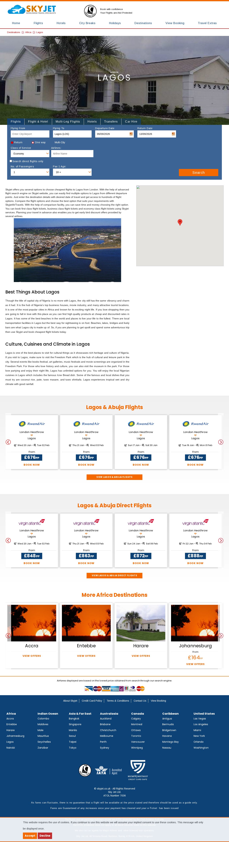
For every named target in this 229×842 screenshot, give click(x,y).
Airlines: (56, 148)
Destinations (13, 32)
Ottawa (136, 730)
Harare (10, 730)
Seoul (72, 736)
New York (199, 736)
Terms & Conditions (118, 700)
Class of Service (21, 148)
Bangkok (74, 718)
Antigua (167, 718)
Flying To (58, 128)
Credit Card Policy (92, 700)
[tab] (16, 121)
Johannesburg (15, 736)
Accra (10, 718)
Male (40, 730)
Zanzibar (43, 747)
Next (221, 442)
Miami (197, 730)
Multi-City (60, 142)
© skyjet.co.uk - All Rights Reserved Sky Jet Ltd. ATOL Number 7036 (114, 792)
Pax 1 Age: (59, 166)
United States (204, 714)
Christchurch (108, 730)
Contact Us (140, 700)
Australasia (109, 714)
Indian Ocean (48, 714)
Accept (30, 836)
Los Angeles (201, 724)
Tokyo (72, 747)
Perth (103, 742)
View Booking (158, 700)
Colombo (43, 718)
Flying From (18, 128)
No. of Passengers (22, 166)
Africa (28, 32)
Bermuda (168, 724)
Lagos (39, 32)
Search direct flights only (28, 161)
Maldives (43, 724)
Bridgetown (169, 730)
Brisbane (105, 724)
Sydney (104, 747)
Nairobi (10, 747)
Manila (73, 730)
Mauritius (43, 736)
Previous (8, 442)
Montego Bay (170, 742)
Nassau (166, 747)
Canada (137, 714)
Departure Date (104, 128)
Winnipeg (137, 747)
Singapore (75, 724)
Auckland (105, 718)
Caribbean (170, 714)
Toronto (136, 736)
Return (18, 142)
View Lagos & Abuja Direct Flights (114, 576)
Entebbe (11, 724)
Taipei (72, 742)
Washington (201, 747)
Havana (167, 736)
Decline (45, 836)
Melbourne (106, 736)
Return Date (145, 128)
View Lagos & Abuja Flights (114, 477)
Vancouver (138, 742)
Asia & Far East (80, 714)
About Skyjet (70, 700)
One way (40, 142)
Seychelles (44, 742)
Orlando (199, 742)
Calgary (136, 718)
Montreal (136, 724)
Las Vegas (200, 718)
